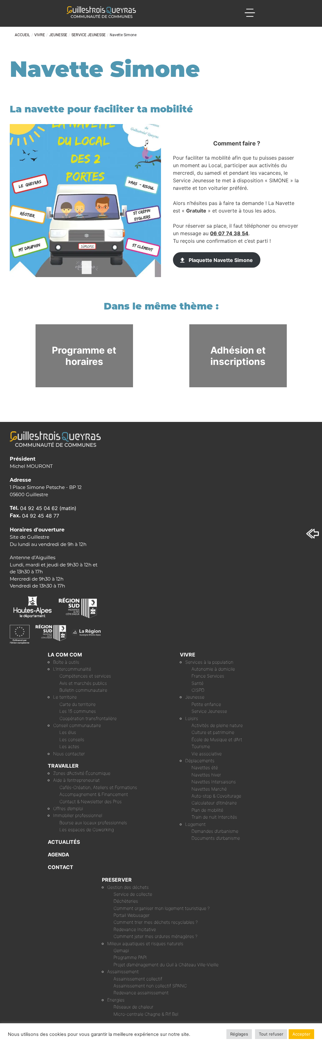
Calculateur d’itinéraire (214, 802)
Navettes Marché (209, 789)
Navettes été (205, 767)
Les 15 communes (77, 711)
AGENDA (58, 854)
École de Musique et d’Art (217, 739)
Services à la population (209, 662)
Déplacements (199, 760)
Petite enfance (206, 704)
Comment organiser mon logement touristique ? (162, 908)
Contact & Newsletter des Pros (90, 801)
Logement (195, 824)
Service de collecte (133, 894)
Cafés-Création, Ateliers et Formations (98, 787)
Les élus (67, 732)
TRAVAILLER (63, 766)
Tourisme (201, 746)
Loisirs (191, 718)
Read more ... (119, 327)
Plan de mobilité (207, 810)
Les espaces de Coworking (86, 829)
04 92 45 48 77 (40, 516)
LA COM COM (65, 654)
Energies (116, 999)
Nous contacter (69, 753)
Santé (197, 683)
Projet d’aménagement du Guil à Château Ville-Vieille (166, 964)
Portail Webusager (132, 915)
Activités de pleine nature (217, 725)
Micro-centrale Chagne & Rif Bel (146, 1014)
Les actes (69, 746)
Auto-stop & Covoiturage (216, 795)
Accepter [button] (301, 1033)
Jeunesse (194, 697)
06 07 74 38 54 (229, 233)
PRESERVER (117, 880)
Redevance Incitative (135, 929)
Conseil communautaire (77, 725)
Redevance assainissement (141, 992)
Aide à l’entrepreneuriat (76, 780)
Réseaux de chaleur (133, 1006)
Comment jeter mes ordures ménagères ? (155, 936)
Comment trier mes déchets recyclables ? (156, 922)
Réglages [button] (239, 1033)
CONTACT (60, 867)
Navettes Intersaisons (214, 781)
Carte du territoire (77, 704)
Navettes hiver (206, 774)
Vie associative (207, 753)
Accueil (22, 35)
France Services (208, 676)
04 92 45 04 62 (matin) (48, 508)
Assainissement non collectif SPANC (150, 985)
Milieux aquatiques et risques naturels (145, 943)
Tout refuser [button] (271, 1033)
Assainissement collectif (138, 978)
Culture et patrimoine (213, 732)
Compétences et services (85, 676)
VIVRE (187, 654)
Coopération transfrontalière (88, 718)
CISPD (198, 690)
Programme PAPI (130, 957)
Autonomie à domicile (213, 669)
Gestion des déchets (128, 887)
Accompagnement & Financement (93, 794)
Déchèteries (126, 901)
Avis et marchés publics (83, 683)
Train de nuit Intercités (214, 817)
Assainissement (123, 971)
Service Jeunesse (209, 711)
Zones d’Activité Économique (81, 773)
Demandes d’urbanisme (215, 831)
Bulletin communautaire (83, 690)
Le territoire (65, 697)
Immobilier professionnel (77, 815)
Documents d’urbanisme (216, 838)
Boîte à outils (66, 662)
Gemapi (121, 950)
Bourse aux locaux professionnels (93, 822)
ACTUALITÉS (64, 842)
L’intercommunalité (72, 669)
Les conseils (71, 739)
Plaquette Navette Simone (221, 260)
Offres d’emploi (68, 808)
